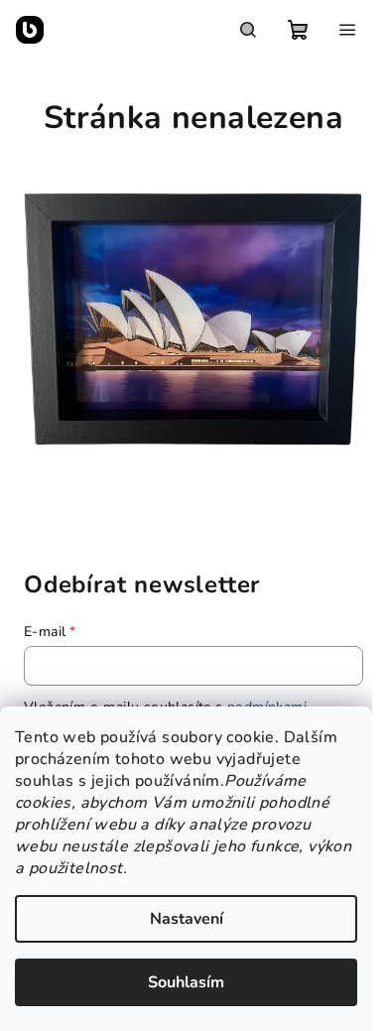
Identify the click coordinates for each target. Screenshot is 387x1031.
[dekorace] (193, 317)
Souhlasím (186, 982)
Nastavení (186, 919)
